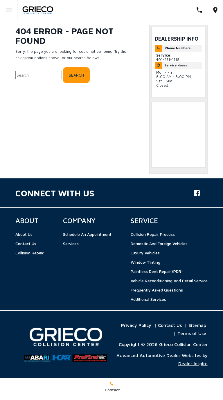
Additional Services (148, 299)
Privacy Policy (136, 325)
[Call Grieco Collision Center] (199, 10)
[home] (37, 9)
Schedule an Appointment (87, 234)
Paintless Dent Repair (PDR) (157, 271)
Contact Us (25, 243)
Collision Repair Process (153, 234)
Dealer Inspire (193, 363)
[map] (215, 10)
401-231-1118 (167, 59)
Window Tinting (145, 262)
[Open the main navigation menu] (8, 10)
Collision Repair (29, 252)
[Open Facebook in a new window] (197, 193)
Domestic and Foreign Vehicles (159, 243)
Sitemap (197, 325)
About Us (24, 234)
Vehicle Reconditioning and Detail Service (169, 280)
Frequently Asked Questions (157, 289)
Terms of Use (191, 333)
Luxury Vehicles (145, 252)
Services (71, 243)
